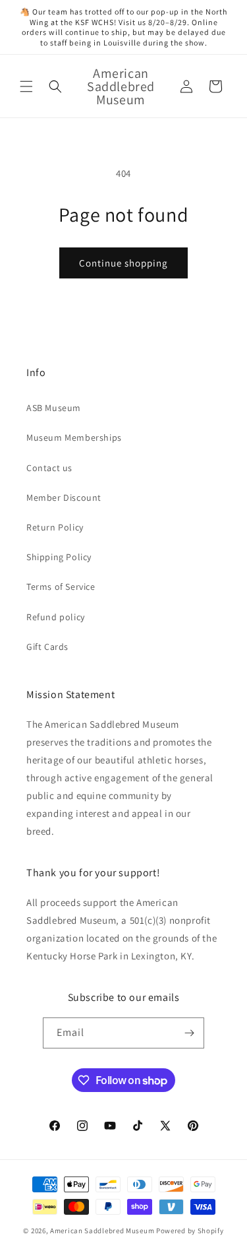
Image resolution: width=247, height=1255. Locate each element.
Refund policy (55, 617)
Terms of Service (61, 587)
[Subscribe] (189, 1032)
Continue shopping (123, 263)
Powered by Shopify (190, 1230)
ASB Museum (53, 408)
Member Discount (63, 497)
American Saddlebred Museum (102, 1230)
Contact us (49, 468)
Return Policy (55, 527)
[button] (26, 86)
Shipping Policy (59, 557)
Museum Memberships (74, 437)
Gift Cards (47, 647)
